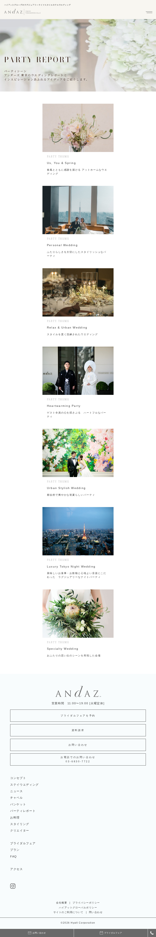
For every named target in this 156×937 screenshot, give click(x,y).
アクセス (16, 869)
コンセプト (18, 778)
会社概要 (61, 902)
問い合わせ (96, 912)
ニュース (16, 791)
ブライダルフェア (23, 843)
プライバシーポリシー (86, 902)
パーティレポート (23, 810)
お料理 (15, 817)
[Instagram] (78, 886)
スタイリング (19, 824)
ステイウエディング (24, 784)
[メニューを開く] (149, 12)
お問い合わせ (78, 744)
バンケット (18, 804)
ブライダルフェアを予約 (78, 715)
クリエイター (19, 830)
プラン (15, 849)
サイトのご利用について (68, 912)
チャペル (16, 797)
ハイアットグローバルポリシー (78, 907)
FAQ (13, 856)
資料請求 (78, 730)
